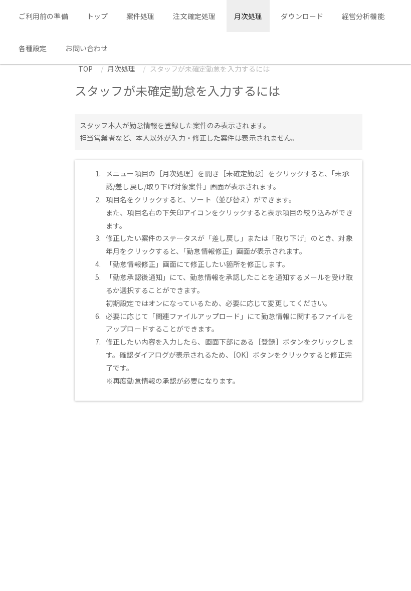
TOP (85, 69)
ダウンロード (302, 16)
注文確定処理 (194, 16)
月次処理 (248, 16)
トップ (97, 16)
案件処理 (140, 16)
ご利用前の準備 (43, 16)
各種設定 (33, 48)
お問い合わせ (86, 48)
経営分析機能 (363, 16)
